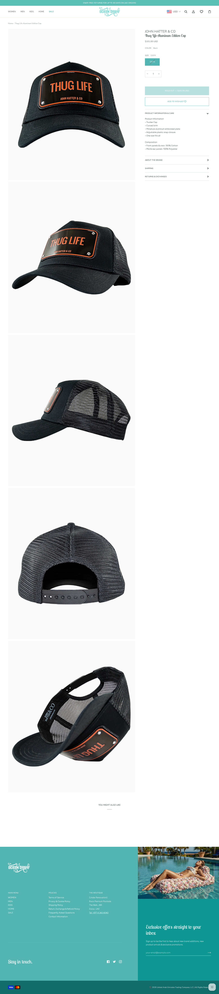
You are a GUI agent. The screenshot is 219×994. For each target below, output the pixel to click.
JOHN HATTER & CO (160, 31)
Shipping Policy (56, 905)
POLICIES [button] (53, 892)
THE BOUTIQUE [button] (96, 892)
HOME (11, 909)
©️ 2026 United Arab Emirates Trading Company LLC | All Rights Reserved (180, 987)
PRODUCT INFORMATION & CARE (159, 113)
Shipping (149, 168)
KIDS (10, 905)
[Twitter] (114, 961)
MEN (10, 901)
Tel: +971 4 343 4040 (98, 913)
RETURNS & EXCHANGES (156, 176)
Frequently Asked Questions (62, 913)
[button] (13, 12)
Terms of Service (56, 897)
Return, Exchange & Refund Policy (64, 909)
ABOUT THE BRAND (154, 160)
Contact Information (58, 916)
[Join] (206, 952)
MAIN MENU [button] (13, 892)
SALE (10, 913)
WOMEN (12, 897)
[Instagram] (120, 961)
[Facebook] (108, 961)
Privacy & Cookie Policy (59, 901)
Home (10, 23)
